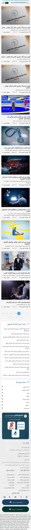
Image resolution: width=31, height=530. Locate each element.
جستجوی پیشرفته (10, 474)
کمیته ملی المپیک (25, 488)
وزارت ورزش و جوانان (24, 480)
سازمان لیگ (11, 485)
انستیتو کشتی (11, 482)
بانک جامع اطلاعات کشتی (23, 474)
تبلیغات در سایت (10, 477)
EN (6, 3)
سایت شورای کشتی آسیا (24, 490)
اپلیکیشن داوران (11, 480)
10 (12, 317)
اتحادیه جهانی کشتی (24, 477)
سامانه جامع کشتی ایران (9, 488)
